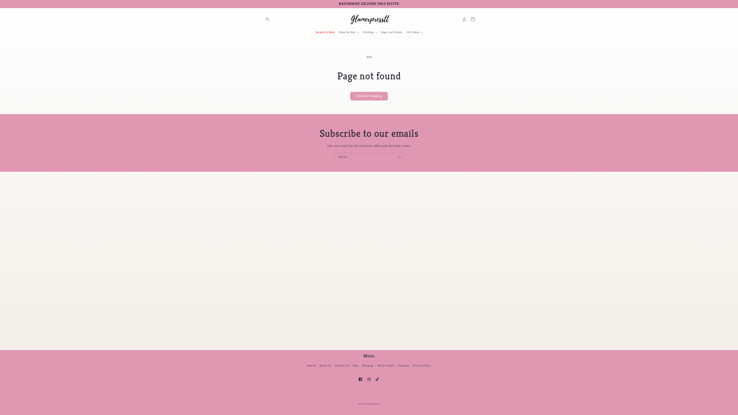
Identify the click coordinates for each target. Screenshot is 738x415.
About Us (325, 365)
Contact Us (342, 365)
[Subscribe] (399, 157)
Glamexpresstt (373, 404)
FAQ (355, 365)
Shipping (367, 365)
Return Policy (386, 365)
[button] (267, 19)
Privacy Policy (422, 365)
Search (311, 365)
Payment (403, 365)
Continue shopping (369, 96)
